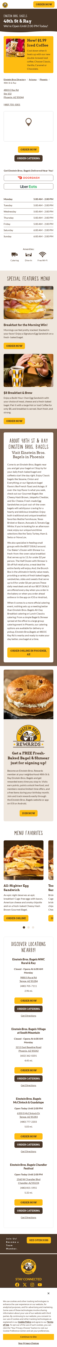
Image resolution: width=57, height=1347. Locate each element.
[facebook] (17, 1285)
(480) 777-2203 (28, 1121)
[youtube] (40, 1285)
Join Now (28, 813)
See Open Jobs (38, 1240)
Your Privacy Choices (28, 1343)
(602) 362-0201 (28, 1055)
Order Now (44, 4)
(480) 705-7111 (28, 985)
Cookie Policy (24, 1322)
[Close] (48, 1293)
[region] (28, 126)
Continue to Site (28, 1336)
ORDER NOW (14, 345)
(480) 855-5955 (28, 1187)
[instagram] (32, 1285)
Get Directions (28, 1015)
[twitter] (25, 1285)
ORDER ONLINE (16, 918)
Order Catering (28, 158)
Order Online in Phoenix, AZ (28, 652)
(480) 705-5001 (12, 104)
